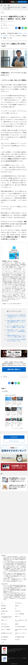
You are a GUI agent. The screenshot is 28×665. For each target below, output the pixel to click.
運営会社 (17, 605)
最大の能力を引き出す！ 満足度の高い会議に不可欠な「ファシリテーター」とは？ (16, 317)
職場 (2, 12)
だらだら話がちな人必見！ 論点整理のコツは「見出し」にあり (16, 340)
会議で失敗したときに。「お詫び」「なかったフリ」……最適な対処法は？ (16, 331)
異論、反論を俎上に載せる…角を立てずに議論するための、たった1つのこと (16, 322)
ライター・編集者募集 (19, 613)
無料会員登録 (14, 437)
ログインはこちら (14, 441)
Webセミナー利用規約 (5, 629)
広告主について (4, 620)
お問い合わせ (18, 611)
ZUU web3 (17, 639)
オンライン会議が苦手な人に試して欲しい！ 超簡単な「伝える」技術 (16, 326)
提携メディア (18, 616)
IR (15, 608)
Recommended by (15, 428)
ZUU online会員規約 (5, 626)
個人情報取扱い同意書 (19, 636)
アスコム (5, 25)
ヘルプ (2, 642)
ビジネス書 (4, 391)
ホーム (2, 603)
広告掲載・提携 (4, 611)
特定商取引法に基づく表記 (6, 633)
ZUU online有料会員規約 (20, 626)
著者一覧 (3, 613)
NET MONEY (4, 639)
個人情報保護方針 (4, 636)
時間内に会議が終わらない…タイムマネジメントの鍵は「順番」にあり (16, 336)
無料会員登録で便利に (22, 1)
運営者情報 (3, 605)
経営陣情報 (3, 608)
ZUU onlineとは (18, 603)
